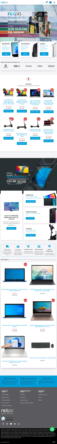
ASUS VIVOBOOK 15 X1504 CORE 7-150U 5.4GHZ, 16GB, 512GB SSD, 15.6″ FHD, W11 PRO (8, 102)
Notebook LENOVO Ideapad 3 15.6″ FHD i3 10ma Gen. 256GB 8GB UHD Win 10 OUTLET (42, 326)
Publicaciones (23, 397)
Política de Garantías (6, 400)
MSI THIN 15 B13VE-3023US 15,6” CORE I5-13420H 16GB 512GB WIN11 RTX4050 (48, 131)
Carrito (40, 397)
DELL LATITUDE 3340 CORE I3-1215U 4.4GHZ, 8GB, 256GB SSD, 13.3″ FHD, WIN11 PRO (35, 102)
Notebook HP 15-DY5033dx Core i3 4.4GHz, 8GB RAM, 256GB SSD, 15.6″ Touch (14, 361)
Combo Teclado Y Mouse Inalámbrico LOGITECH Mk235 (42, 358)
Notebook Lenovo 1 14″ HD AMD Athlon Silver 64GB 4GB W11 (14, 326)
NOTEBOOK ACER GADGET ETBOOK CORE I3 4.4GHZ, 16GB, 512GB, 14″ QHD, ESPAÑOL (42, 290)
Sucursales (22, 394)
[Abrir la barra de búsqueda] (42, 2)
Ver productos (6, 54)
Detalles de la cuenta (43, 394)
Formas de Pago (5, 394)
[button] (54, 2)
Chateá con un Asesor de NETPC (26, 402)
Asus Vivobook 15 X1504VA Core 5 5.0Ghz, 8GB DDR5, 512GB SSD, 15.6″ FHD (21, 102)
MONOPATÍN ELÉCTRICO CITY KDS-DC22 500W (8, 130)
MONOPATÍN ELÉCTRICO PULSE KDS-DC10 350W (35, 130)
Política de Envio (5, 397)
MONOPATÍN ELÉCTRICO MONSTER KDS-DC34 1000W (21, 135)
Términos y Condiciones (7, 405)
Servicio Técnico (5, 402)
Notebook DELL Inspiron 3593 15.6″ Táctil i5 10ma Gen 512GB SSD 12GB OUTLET (15, 290)
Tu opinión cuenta (23, 400)
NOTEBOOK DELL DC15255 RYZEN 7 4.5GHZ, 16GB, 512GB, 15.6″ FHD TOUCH (48, 102)
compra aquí (30, 218)
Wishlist (40, 400)
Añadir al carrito (9, 111)
